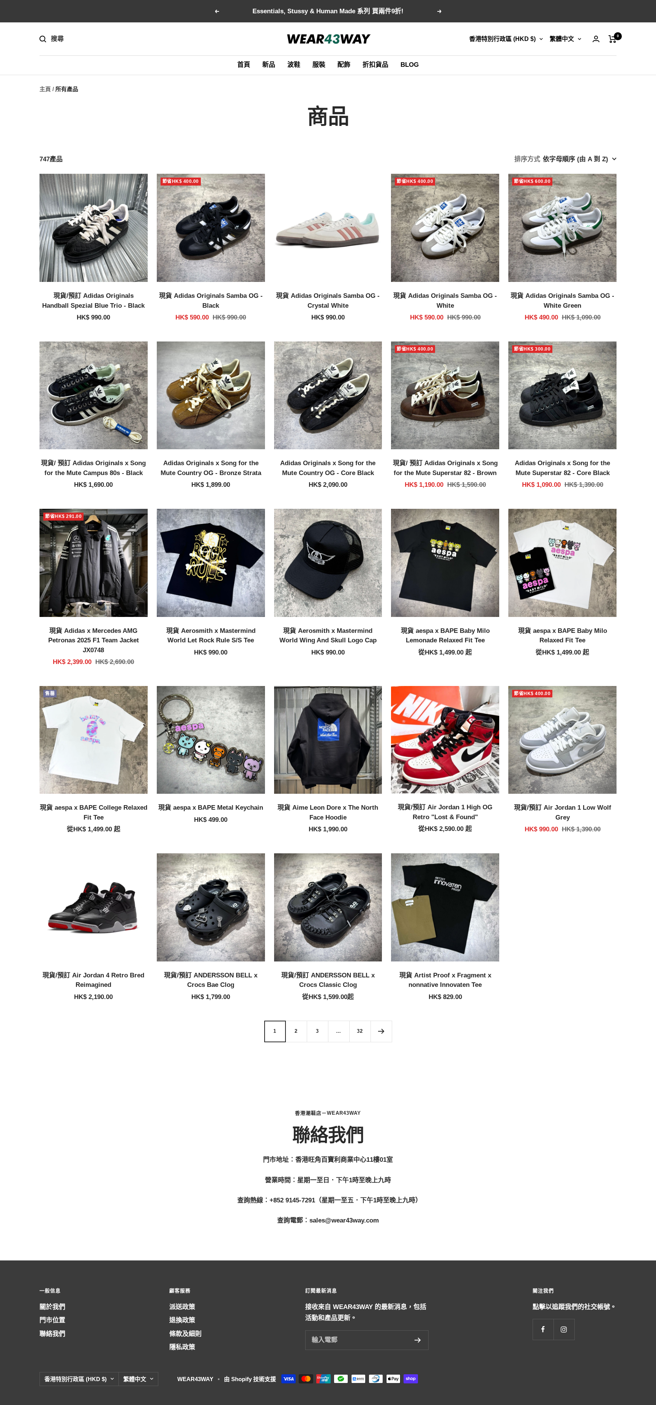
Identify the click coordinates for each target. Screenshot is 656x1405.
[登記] (418, 1340)
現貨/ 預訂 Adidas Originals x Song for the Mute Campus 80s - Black (93, 468)
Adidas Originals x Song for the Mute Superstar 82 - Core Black (562, 468)
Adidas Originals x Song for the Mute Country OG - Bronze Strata (211, 468)
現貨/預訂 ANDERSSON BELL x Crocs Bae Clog (210, 980)
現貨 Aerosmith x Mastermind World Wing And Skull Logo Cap (328, 635)
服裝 (318, 64)
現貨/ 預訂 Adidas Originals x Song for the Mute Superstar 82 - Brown (445, 468)
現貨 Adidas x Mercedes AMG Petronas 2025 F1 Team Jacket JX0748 (93, 640)
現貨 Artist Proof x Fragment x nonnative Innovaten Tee (445, 980)
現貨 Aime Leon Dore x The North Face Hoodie (328, 812)
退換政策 (182, 1320)
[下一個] (381, 1031)
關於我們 (52, 1307)
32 (360, 1031)
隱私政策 (182, 1347)
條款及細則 (185, 1333)
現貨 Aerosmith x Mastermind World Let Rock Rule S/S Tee (210, 635)
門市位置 (52, 1320)
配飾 (343, 64)
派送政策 (182, 1307)
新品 (268, 64)
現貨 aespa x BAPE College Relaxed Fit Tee (93, 812)
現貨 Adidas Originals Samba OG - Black (211, 300)
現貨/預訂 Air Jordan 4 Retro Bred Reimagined (93, 980)
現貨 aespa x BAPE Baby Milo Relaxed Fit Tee (562, 635)
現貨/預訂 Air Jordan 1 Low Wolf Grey (562, 812)
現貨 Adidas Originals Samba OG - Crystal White (328, 300)
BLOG (410, 64)
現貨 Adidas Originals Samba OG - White (445, 300)
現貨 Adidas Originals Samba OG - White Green (562, 300)
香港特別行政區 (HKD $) (502, 39)
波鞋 (293, 64)
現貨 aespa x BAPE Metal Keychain (210, 807)
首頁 (243, 64)
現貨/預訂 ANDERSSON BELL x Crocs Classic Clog (328, 980)
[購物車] (613, 39)
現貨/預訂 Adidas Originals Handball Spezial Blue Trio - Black (93, 300)
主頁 (45, 89)
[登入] (596, 39)
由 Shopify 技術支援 (250, 1379)
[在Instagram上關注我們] (564, 1329)
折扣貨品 (375, 64)
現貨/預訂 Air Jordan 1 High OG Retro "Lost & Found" (445, 812)
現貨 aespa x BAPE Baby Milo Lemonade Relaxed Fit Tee (445, 635)
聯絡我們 (52, 1333)
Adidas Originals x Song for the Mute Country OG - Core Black (327, 468)
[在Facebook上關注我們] (543, 1329)
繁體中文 (562, 39)
